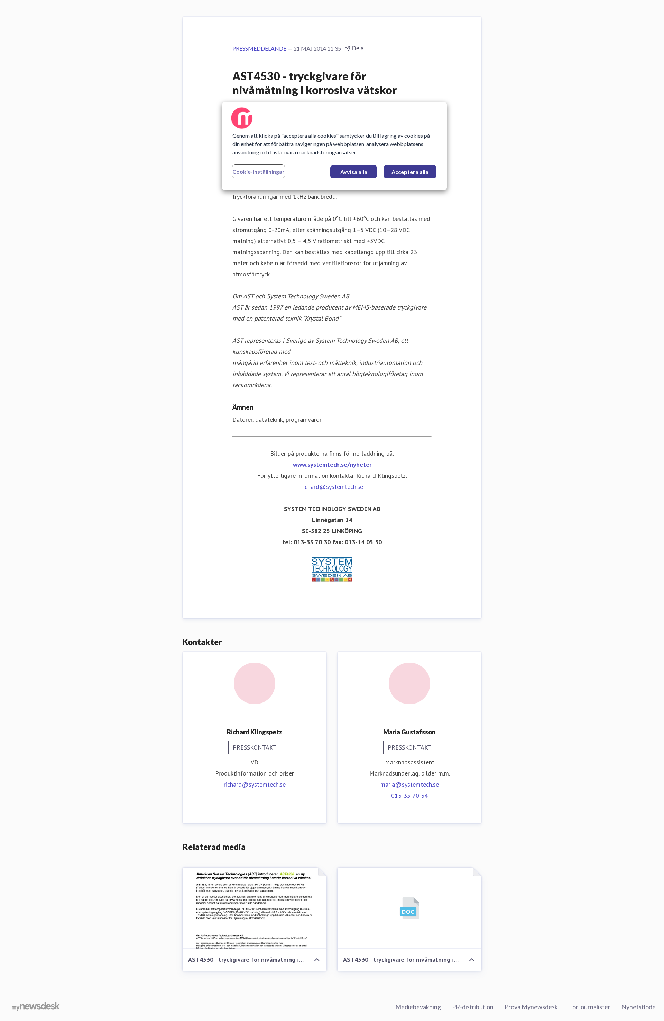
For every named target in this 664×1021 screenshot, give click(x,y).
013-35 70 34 (409, 795)
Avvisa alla (353, 172)
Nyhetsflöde (638, 1007)
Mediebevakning (418, 1007)
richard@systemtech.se (332, 487)
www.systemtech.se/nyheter (332, 464)
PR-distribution (473, 1007)
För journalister (589, 1007)
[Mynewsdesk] (35, 1007)
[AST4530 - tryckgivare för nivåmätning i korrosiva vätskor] (254, 908)
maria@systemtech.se (409, 784)
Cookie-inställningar (258, 171)
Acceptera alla (409, 172)
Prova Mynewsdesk (531, 1007)
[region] (334, 146)
